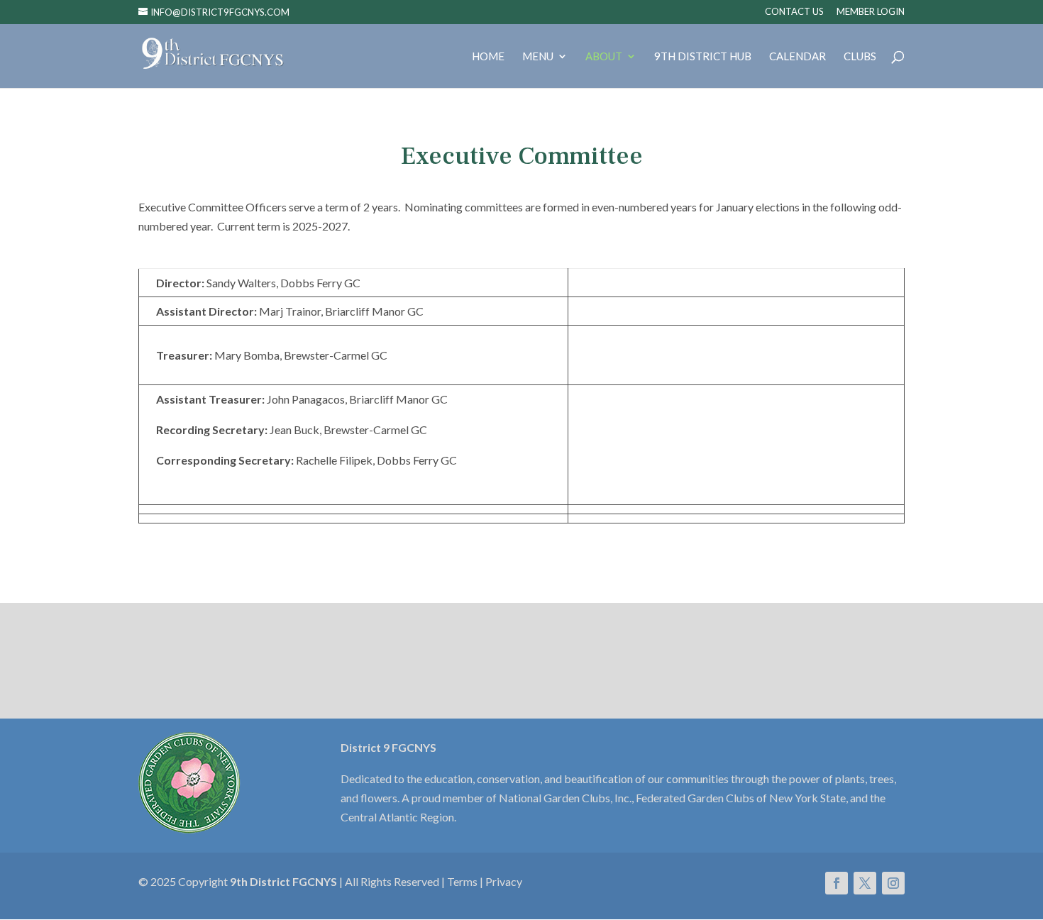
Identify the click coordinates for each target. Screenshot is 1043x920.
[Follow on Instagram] (893, 883)
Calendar (797, 56)
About (603, 56)
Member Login (871, 12)
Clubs (860, 56)
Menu (537, 56)
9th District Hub (702, 56)
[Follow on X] (865, 883)
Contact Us (794, 12)
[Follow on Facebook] (836, 883)
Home (488, 56)
